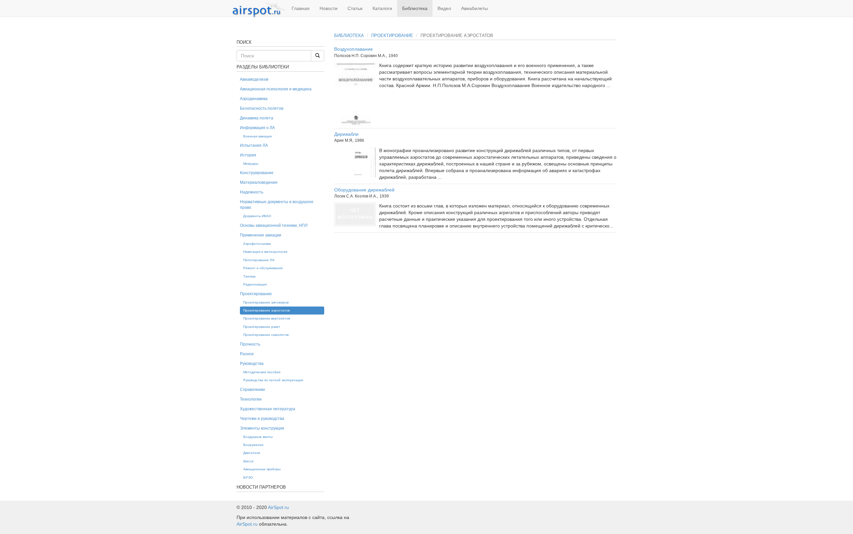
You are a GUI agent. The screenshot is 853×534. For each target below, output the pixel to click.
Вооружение (253, 445)
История (248, 155)
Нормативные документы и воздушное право (277, 204)
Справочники (252, 389)
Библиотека (414, 8)
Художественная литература (267, 409)
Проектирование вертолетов (266, 318)
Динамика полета (256, 118)
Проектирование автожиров (266, 302)
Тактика (249, 276)
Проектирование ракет (261, 327)
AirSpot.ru (278, 507)
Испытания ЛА (254, 145)
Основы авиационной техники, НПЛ (274, 225)
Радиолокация (255, 284)
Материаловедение (259, 182)
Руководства (252, 363)
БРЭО (248, 477)
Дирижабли (346, 134)
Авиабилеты (474, 8)
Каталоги (382, 8)
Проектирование (392, 35)
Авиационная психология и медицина (276, 89)
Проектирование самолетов (266, 335)
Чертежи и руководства (262, 418)
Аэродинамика (254, 98)
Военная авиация (257, 136)
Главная (301, 8)
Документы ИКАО (257, 216)
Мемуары (250, 163)
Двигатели (251, 453)
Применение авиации (260, 235)
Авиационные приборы (262, 469)
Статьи (355, 8)
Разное (247, 354)
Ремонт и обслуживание (263, 268)
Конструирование (257, 172)
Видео (444, 8)
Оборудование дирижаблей (364, 189)
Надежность (251, 192)
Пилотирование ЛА (259, 260)
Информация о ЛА (257, 127)
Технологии (251, 399)
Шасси (248, 461)
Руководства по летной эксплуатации (273, 380)
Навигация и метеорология (265, 251)
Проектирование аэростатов (266, 310)
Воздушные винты (258, 437)
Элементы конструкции (262, 428)
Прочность (250, 344)
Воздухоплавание (353, 49)
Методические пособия (261, 372)
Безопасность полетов (261, 108)
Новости (329, 8)
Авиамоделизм (254, 79)
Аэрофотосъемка (257, 243)
